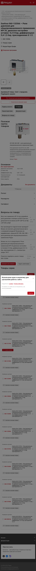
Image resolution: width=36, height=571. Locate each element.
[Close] (33, 278)
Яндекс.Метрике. (19, 283)
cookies (11, 283)
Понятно (30, 293)
